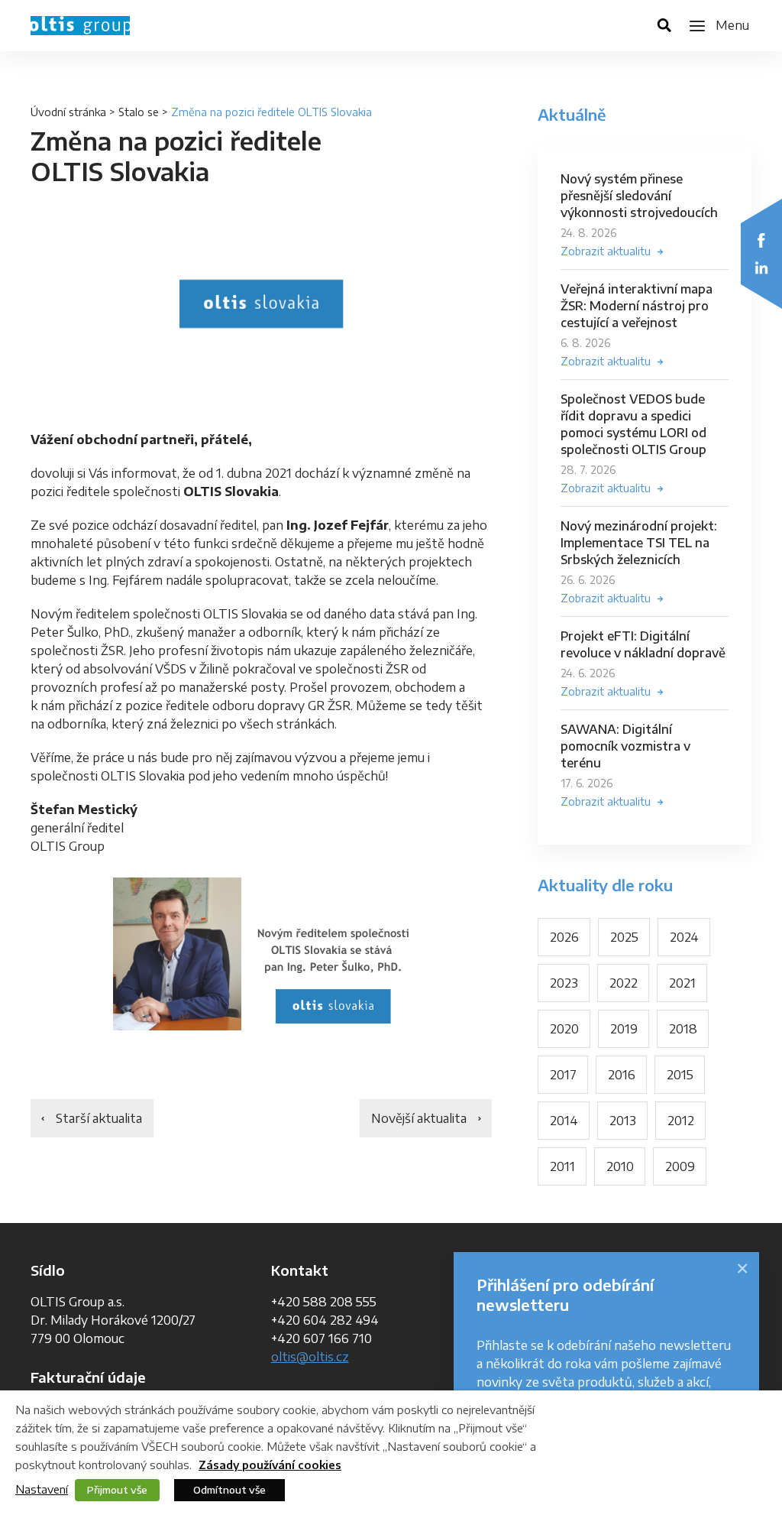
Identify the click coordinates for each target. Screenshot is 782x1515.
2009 (680, 1166)
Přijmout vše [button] (117, 1490)
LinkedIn (761, 267)
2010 (620, 1166)
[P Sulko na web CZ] (261, 954)
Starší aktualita (99, 1118)
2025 (624, 937)
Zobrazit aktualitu (606, 251)
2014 (564, 1120)
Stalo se (138, 111)
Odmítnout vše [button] (229, 1490)
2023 (564, 983)
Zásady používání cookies (270, 1464)
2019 (624, 1028)
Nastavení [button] (41, 1489)
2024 (684, 937)
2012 (680, 1120)
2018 (683, 1028)
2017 (563, 1074)
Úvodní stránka (68, 111)
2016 (621, 1074)
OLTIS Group (80, 25)
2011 (562, 1166)
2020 (564, 1028)
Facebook (761, 240)
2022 (623, 983)
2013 (622, 1120)
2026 (564, 937)
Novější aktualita (419, 1118)
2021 (682, 983)
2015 (680, 1074)
